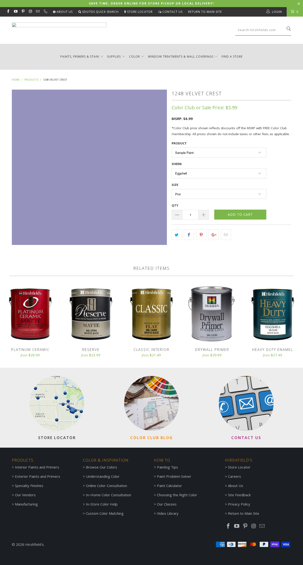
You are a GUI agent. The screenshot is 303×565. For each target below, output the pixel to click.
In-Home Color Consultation (108, 494)
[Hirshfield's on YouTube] (15, 12)
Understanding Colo (102, 476)
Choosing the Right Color (177, 494)
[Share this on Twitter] (177, 235)
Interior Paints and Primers (37, 467)
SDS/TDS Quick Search (100, 12)
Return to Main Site (205, 12)
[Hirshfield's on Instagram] (30, 12)
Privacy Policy (239, 504)
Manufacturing (26, 504)
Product (179, 143)
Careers (234, 476)
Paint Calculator (169, 485)
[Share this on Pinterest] (201, 235)
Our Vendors (25, 494)
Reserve (91, 313)
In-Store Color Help (102, 504)
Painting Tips (167, 467)
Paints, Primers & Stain (79, 57)
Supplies (114, 57)
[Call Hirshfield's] (45, 12)
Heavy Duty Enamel (273, 313)
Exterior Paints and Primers (37, 476)
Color (134, 57)
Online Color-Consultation (106, 485)
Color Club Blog (151, 437)
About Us (64, 12)
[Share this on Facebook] (189, 235)
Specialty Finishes (29, 485)
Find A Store (232, 57)
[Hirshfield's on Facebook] (8, 12)
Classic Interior (151, 313)
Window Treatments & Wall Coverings (181, 57)
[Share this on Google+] (214, 235)
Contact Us (172, 12)
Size (175, 185)
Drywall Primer (212, 313)
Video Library (167, 513)
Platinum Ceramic (30, 313)
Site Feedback (239, 494)
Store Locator (139, 12)
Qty (175, 205)
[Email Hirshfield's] (38, 12)
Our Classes (167, 504)
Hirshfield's (34, 544)
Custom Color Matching (105, 513)
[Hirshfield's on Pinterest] (23, 12)
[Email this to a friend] (226, 235)
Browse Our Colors (101, 467)
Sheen (177, 164)
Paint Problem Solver (174, 476)
